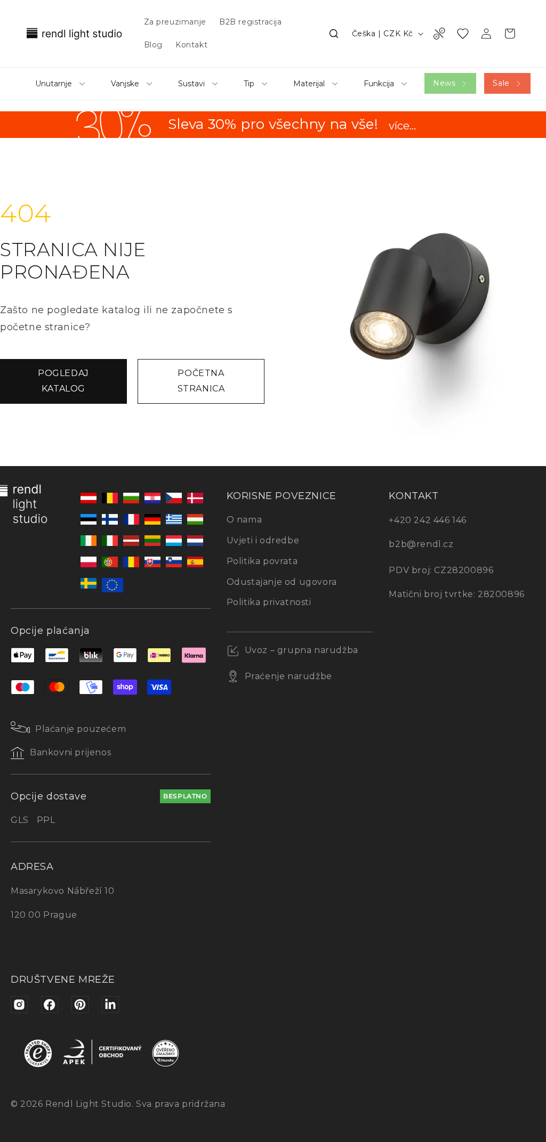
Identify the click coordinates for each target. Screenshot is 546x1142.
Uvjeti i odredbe (263, 540)
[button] (334, 33)
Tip (249, 83)
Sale (501, 83)
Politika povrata (262, 561)
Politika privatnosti (269, 602)
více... (402, 126)
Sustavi (191, 83)
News (444, 83)
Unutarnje (53, 83)
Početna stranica (201, 381)
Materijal (309, 83)
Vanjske (125, 83)
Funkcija (379, 83)
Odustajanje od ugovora (282, 582)
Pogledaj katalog (63, 381)
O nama (244, 520)
